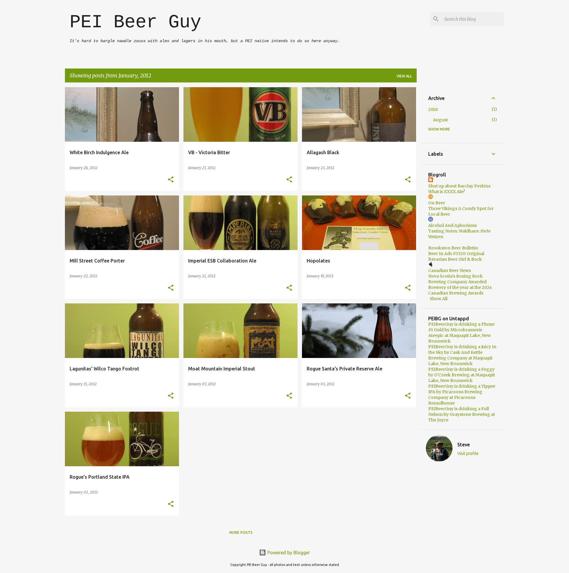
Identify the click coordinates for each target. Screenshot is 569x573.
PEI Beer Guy (135, 22)
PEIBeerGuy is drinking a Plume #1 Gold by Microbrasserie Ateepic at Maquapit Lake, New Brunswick (461, 332)
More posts (240, 532)
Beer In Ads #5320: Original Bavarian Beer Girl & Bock (456, 256)
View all (404, 76)
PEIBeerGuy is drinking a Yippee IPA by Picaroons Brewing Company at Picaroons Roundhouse (461, 394)
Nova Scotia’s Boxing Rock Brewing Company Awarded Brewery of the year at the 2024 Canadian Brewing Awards (460, 284)
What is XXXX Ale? (446, 191)
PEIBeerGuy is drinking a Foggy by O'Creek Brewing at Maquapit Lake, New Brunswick (461, 375)
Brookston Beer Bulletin (453, 248)
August (440, 119)
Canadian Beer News (449, 270)
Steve (463, 444)
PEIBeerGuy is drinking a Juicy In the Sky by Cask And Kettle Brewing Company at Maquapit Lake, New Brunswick (462, 355)
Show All (438, 298)
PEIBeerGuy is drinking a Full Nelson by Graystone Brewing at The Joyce (461, 414)
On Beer (436, 203)
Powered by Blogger (288, 552)
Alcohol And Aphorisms (452, 225)
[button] (170, 180)
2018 (433, 109)
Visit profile (468, 453)
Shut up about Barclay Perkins (459, 186)
